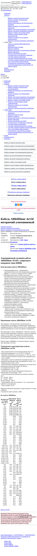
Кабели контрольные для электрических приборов (19, 149)
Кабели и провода (13, 48)
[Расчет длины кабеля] (18, 185)
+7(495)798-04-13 (26, 2)
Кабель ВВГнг (8, 544)
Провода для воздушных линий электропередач (19, 165)
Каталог (6, 84)
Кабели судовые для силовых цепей (19, 32)
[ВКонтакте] (16, 205)
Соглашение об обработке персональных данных (15, 537)
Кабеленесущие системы (15, 47)
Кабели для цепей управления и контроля (20, 31)
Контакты (7, 71)
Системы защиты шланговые (17, 57)
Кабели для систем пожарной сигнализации (21, 29)
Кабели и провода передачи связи (18, 18)
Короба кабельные (13, 52)
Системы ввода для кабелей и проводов (20, 55)
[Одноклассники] (18, 205)
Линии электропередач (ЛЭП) (17, 53)
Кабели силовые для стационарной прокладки (18, 152)
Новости (7, 15)
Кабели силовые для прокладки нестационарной (17, 20)
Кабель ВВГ (8, 543)
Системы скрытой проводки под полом (20, 58)
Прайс (6, 68)
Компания (7, 13)
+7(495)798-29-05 (26, 3)
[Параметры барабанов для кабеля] (18, 191)
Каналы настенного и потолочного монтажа (21, 50)
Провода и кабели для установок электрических (19, 168)
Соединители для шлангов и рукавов (19, 63)
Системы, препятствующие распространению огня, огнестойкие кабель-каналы (22, 60)
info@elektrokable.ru (7, 535)
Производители (9, 69)
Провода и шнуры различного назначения (21, 40)
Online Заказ (8, 110)
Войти (3, 74)
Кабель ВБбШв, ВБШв (11, 546)
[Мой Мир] (21, 205)
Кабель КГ (7, 541)
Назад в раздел (5, 509)
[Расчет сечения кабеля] (18, 178)
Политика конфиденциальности (10, 536)
